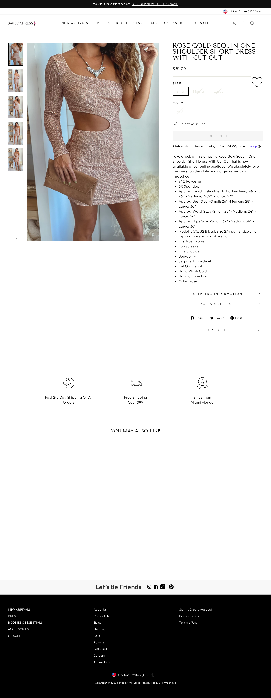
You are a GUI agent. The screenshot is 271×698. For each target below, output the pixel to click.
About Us (100, 609)
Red (179, 111)
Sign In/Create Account (195, 609)
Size (177, 83)
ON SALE (201, 23)
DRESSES (102, 23)
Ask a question (218, 304)
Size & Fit (217, 330)
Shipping (100, 629)
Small (180, 91)
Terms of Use (188, 622)
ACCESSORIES (175, 23)
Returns (99, 642)
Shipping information (218, 294)
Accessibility (102, 662)
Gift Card (100, 649)
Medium (199, 91)
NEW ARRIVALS (75, 23)
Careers (99, 655)
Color (179, 103)
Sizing (98, 622)
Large (219, 91)
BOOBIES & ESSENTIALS (137, 23)
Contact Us (101, 616)
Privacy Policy (189, 616)
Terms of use (168, 682)
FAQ (97, 636)
